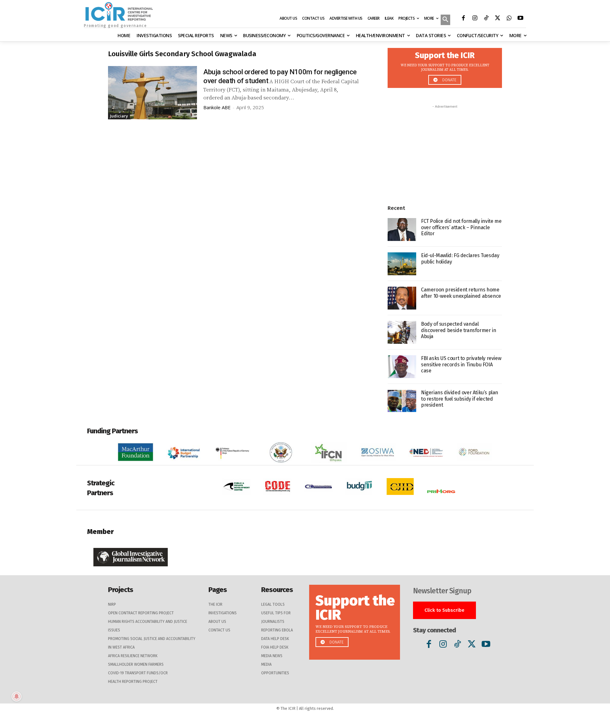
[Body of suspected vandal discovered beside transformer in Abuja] (402, 332)
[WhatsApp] (509, 18)
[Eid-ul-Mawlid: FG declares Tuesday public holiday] (402, 263)
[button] (445, 20)
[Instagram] (474, 18)
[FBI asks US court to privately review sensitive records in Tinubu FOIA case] (402, 366)
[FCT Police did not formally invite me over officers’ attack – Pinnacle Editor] (402, 229)
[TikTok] (486, 18)
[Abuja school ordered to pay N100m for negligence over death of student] (152, 92)
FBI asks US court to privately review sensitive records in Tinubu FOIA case (461, 364)
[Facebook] (463, 18)
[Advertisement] (444, 149)
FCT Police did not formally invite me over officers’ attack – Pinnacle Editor (461, 227)
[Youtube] (520, 18)
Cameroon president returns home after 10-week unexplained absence (461, 293)
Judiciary (119, 116)
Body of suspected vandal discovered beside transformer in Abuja (458, 330)
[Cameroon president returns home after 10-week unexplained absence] (402, 298)
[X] (497, 18)
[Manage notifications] (16, 696)
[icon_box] (445, 66)
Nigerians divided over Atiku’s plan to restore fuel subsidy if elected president (459, 399)
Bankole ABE (217, 107)
